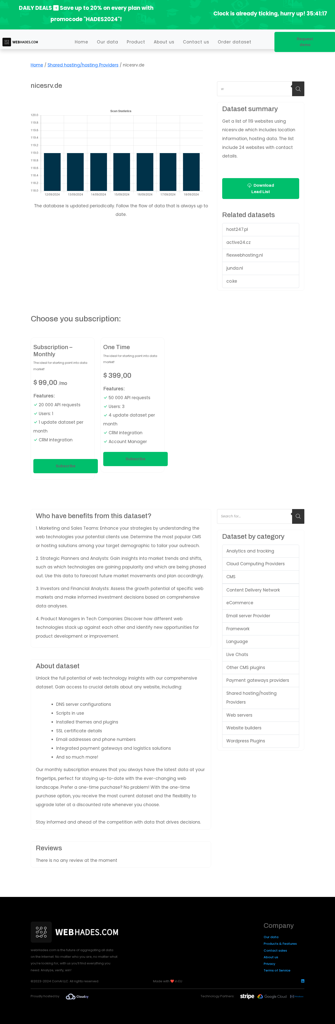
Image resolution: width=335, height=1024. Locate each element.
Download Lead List (262, 188)
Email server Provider (248, 616)
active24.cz (238, 242)
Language (237, 641)
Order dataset (234, 42)
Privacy (269, 963)
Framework (237, 629)
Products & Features (280, 943)
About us (164, 42)
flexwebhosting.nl (244, 255)
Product (136, 42)
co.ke (231, 281)
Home (81, 42)
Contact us (196, 42)
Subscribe (66, 466)
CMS (230, 577)
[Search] (298, 88)
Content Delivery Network (253, 590)
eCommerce (239, 603)
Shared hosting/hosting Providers (83, 65)
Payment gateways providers (257, 680)
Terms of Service (277, 970)
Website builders (243, 728)
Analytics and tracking (250, 551)
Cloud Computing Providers (255, 564)
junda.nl (234, 268)
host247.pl (237, 229)
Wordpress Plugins (245, 741)
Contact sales (275, 950)
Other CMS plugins (245, 667)
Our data (107, 42)
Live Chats (237, 654)
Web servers (239, 715)
